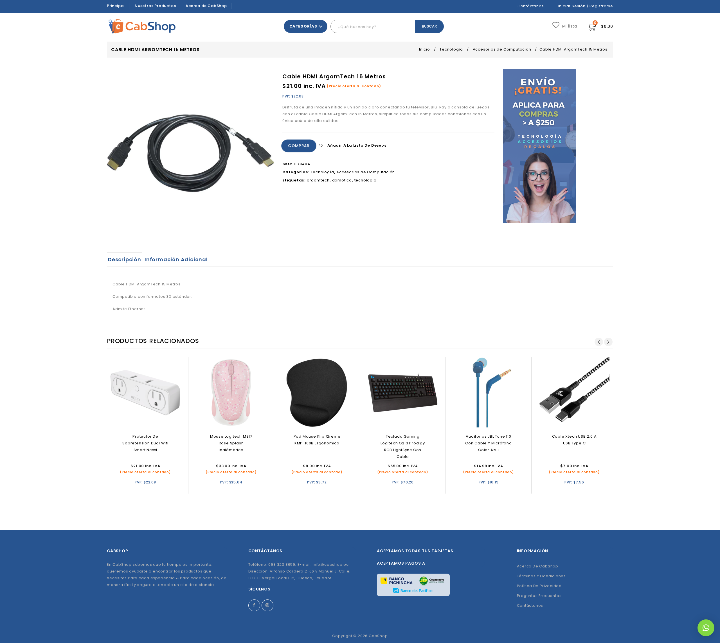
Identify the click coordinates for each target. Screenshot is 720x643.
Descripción (124, 259)
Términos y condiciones (541, 576)
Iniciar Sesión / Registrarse (585, 6)
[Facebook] (254, 605)
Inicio (424, 49)
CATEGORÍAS (303, 26)
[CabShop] (142, 26)
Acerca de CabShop (206, 5)
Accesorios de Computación (502, 49)
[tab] (124, 260)
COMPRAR (299, 146)
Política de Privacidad (539, 586)
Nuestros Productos (155, 5)
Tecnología (451, 49)
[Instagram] (267, 605)
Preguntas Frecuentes (539, 595)
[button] (706, 627)
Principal (116, 5)
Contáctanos (531, 6)
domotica (342, 180)
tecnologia (365, 180)
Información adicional (176, 259)
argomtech (318, 180)
